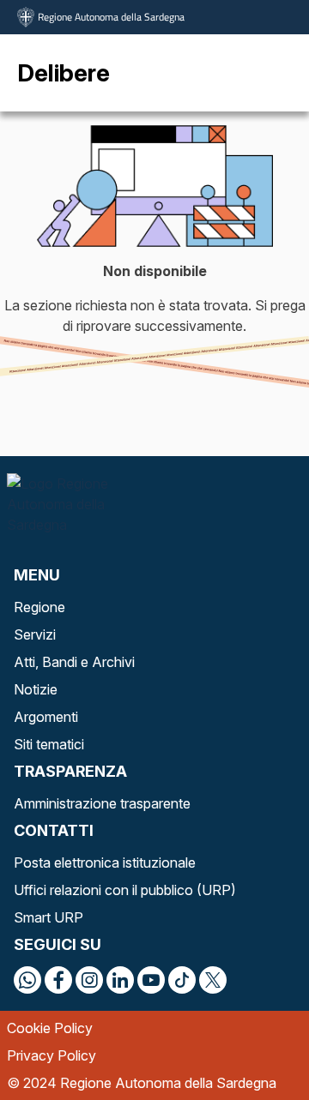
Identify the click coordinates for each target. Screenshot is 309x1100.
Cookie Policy (50, 1028)
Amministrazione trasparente (102, 803)
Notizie (36, 689)
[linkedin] (120, 980)
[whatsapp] (27, 980)
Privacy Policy (51, 1055)
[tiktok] (182, 980)
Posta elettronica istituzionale (105, 862)
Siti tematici (49, 744)
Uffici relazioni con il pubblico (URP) (125, 890)
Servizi (35, 634)
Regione (39, 607)
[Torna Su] (252, 1043)
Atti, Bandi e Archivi (74, 661)
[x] (213, 980)
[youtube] (151, 980)
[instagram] (89, 980)
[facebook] (58, 980)
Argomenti (46, 716)
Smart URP (48, 917)
